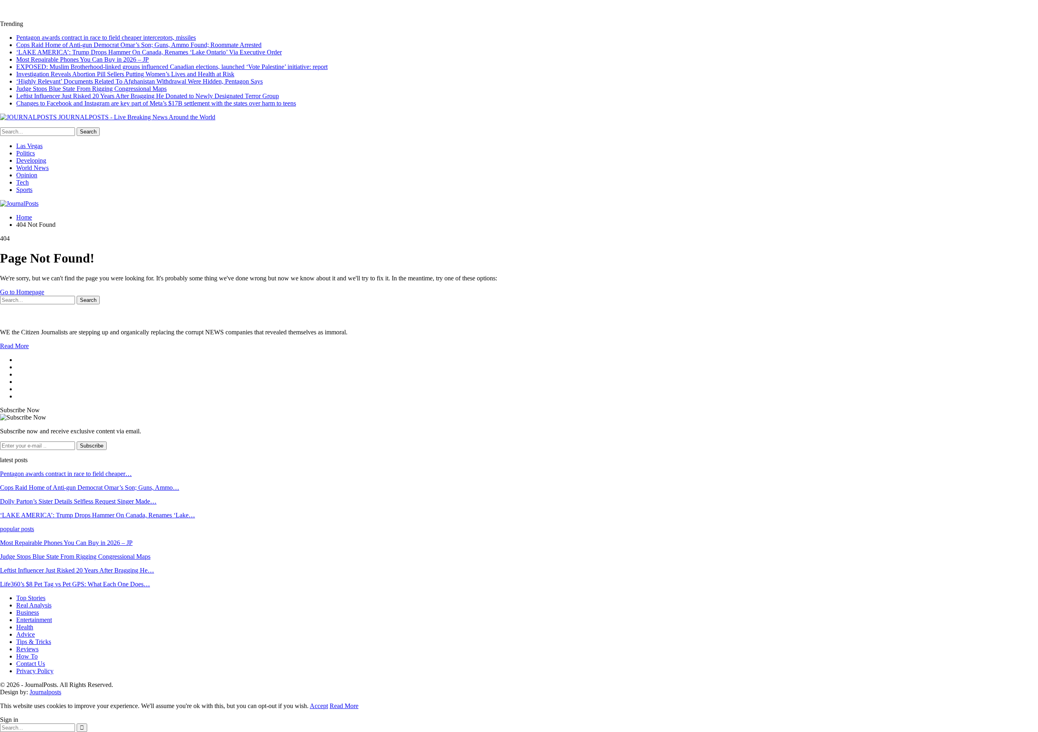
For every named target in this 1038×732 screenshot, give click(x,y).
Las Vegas (29, 145)
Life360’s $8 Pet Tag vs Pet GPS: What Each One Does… (75, 584)
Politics (25, 153)
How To (27, 656)
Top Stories (30, 597)
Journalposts (45, 692)
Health (24, 627)
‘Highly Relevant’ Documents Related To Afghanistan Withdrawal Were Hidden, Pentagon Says (139, 81)
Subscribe (91, 446)
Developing (31, 160)
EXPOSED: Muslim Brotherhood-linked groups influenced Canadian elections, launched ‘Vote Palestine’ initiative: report (172, 66)
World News (32, 167)
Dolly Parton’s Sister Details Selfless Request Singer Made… (78, 501)
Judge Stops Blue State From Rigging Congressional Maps (91, 88)
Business (27, 612)
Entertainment (34, 619)
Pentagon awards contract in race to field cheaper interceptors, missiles (106, 37)
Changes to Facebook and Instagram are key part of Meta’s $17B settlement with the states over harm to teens (156, 103)
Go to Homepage (22, 291)
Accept (319, 705)
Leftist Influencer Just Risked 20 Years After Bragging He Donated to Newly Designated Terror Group (147, 96)
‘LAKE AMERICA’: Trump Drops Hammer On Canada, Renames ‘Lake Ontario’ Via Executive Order (149, 52)
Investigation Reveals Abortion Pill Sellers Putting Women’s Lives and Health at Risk (125, 74)
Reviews (27, 649)
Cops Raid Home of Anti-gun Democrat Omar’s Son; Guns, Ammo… (89, 487)
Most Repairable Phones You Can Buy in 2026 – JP (82, 59)
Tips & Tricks (33, 641)
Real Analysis (33, 605)
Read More (14, 345)
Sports (24, 189)
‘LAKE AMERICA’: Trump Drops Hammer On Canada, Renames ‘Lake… (97, 515)
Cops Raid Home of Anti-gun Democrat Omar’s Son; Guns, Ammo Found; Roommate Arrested (139, 44)
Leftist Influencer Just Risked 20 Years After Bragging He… (77, 570)
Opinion (26, 175)
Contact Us (30, 663)
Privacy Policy (35, 670)
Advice (25, 634)
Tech (22, 182)
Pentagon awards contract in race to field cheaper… (66, 473)
